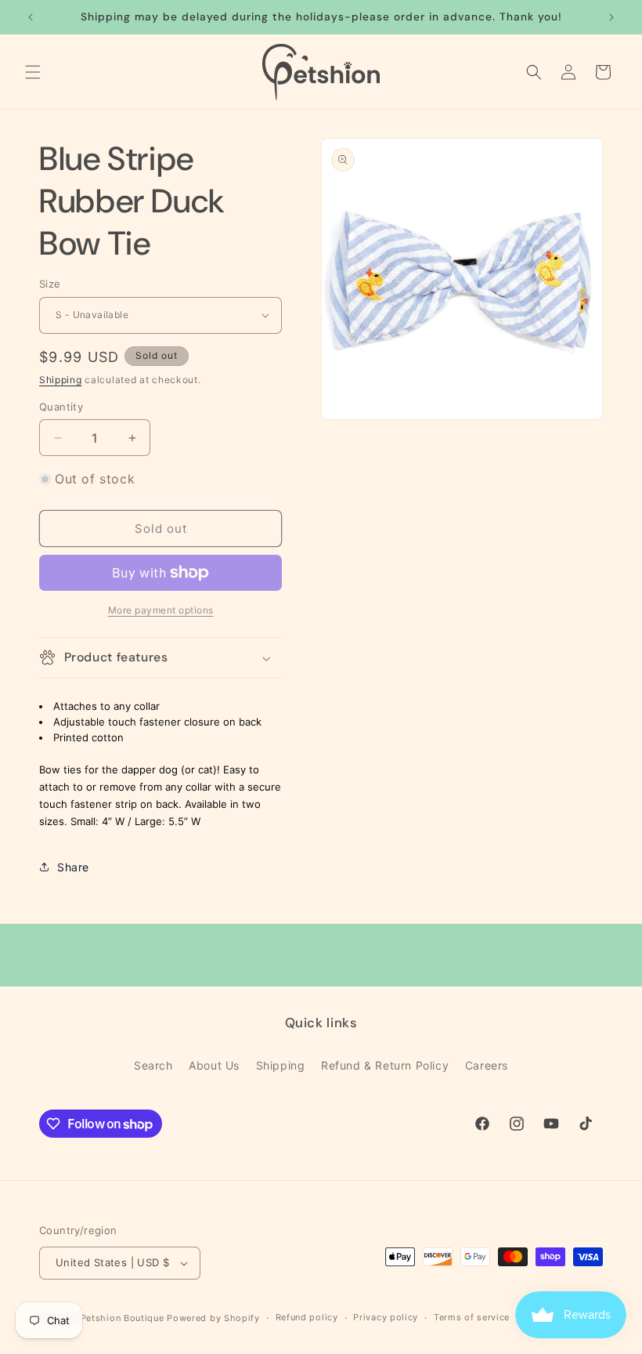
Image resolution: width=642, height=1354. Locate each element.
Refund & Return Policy (385, 1065)
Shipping (60, 380)
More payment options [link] (161, 610)
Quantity (61, 406)
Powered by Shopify (213, 1317)
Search (153, 1065)
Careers (486, 1065)
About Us (214, 1065)
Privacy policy (385, 1317)
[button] (33, 72)
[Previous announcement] (30, 17)
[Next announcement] (611, 17)
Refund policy (307, 1317)
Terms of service (472, 1317)
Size (50, 283)
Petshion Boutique (122, 1317)
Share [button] (73, 867)
